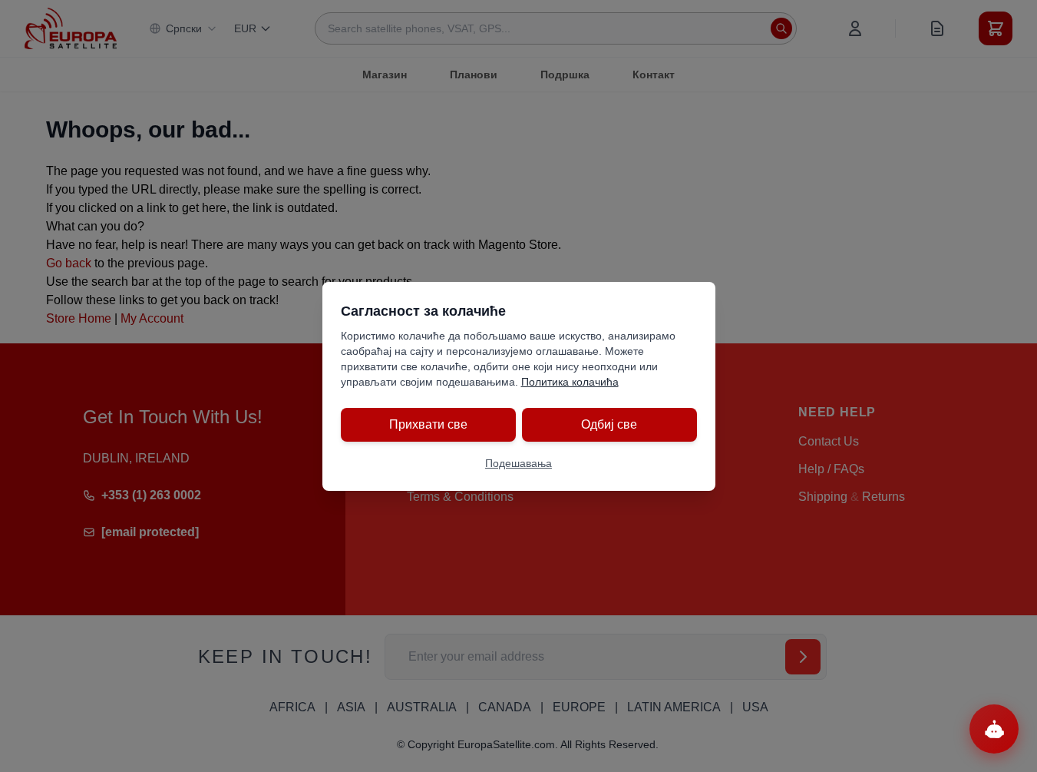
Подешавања (518, 463)
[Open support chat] (994, 729)
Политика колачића (570, 382)
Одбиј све (609, 424)
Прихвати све (428, 424)
